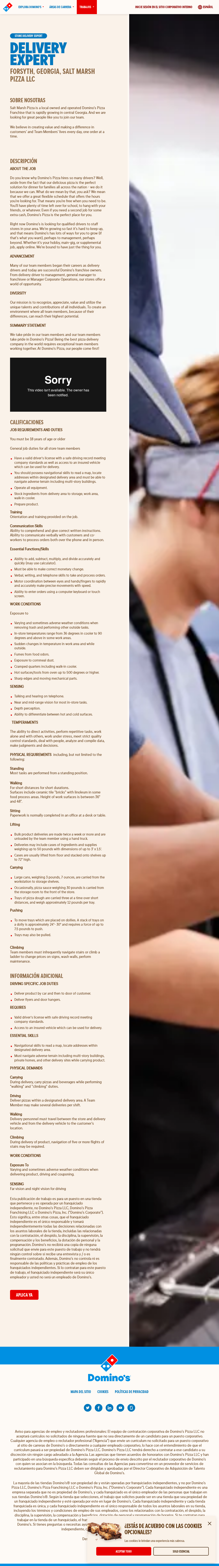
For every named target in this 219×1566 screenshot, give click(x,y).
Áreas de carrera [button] (60, 7)
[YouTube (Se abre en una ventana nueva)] (120, 1408)
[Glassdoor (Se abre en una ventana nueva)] (131, 1408)
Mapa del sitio (81, 1391)
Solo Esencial (181, 1551)
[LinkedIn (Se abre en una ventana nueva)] (109, 1408)
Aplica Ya (24, 1295)
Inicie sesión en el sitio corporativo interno (163, 7)
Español (208, 7)
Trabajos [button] (85, 7)
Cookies (102, 1391)
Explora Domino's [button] (29, 7)
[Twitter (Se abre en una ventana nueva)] (88, 1408)
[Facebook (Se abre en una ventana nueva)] (98, 1408)
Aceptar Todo (124, 1551)
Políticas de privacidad (132, 1391)
